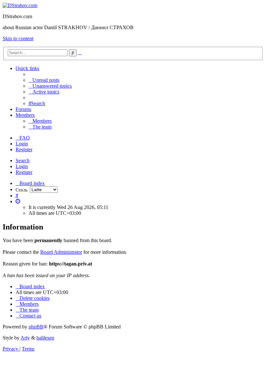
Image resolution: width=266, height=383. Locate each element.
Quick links (27, 68)
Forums (23, 109)
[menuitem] (44, 80)
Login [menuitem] (22, 143)
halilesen (45, 337)
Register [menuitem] (24, 149)
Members (25, 115)
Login (22, 166)
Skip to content (18, 38)
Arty (25, 337)
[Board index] (20, 5)
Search (23, 160)
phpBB (36, 326)
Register (24, 172)
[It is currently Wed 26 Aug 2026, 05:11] (18, 201)
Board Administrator (61, 252)
